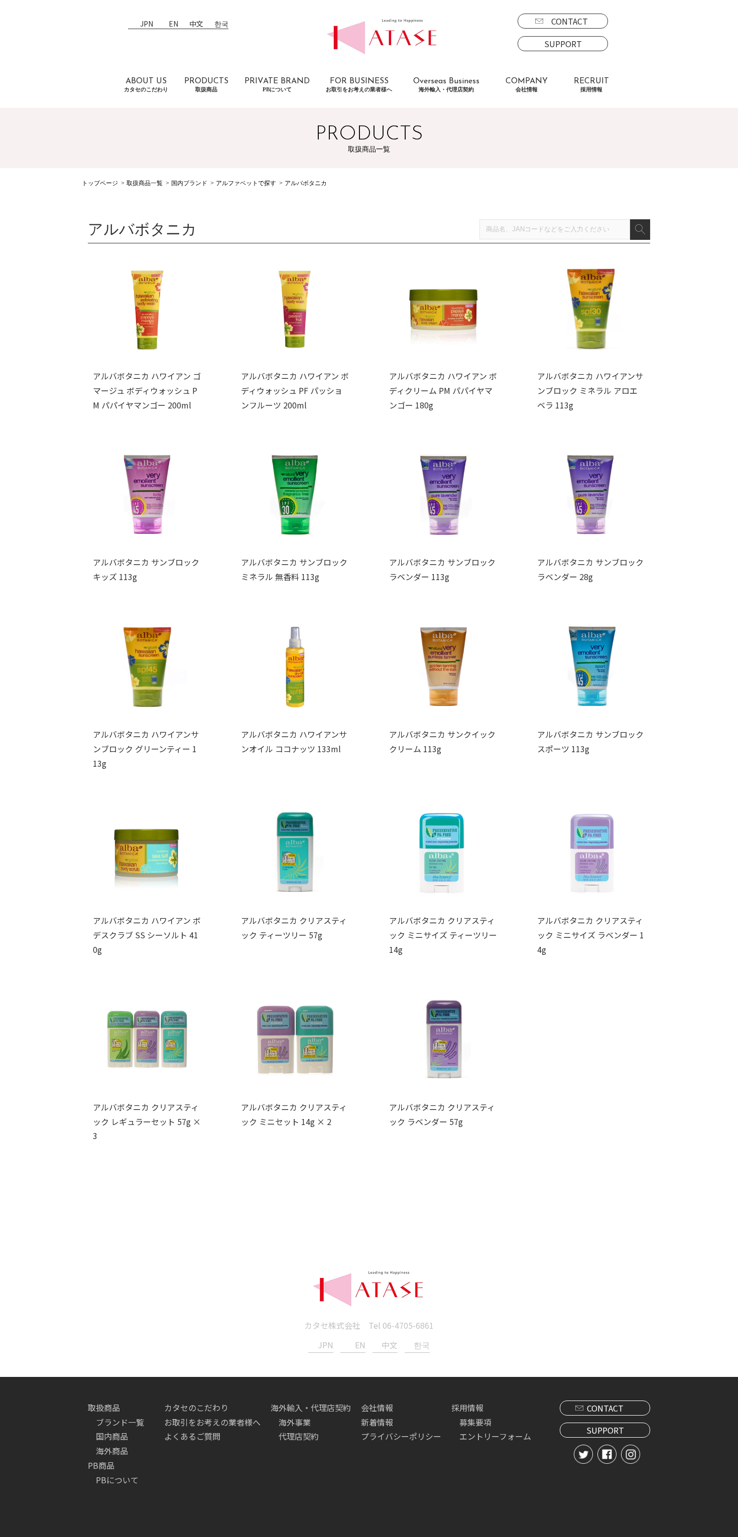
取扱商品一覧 (145, 183)
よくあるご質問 (192, 1436)
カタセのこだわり (196, 1408)
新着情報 (377, 1422)
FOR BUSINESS (359, 84)
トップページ (100, 183)
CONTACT (569, 21)
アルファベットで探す (246, 183)
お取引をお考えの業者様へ (212, 1422)
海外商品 (112, 1451)
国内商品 (112, 1436)
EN (173, 24)
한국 (221, 24)
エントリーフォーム (495, 1436)
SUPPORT (563, 44)
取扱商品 (104, 1408)
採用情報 (467, 1408)
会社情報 (377, 1408)
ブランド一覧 (120, 1422)
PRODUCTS (206, 84)
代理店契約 (299, 1436)
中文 (196, 24)
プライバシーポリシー (401, 1436)
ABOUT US (146, 84)
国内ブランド (189, 183)
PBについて (117, 1480)
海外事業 (295, 1422)
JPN (146, 24)
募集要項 (475, 1422)
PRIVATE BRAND (277, 84)
